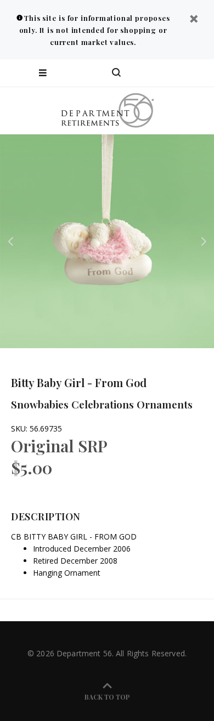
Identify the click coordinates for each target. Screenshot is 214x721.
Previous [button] (10, 241)
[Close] (193, 20)
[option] (107, 241)
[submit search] (161, 73)
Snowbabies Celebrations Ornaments (102, 404)
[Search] (116, 73)
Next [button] (203, 241)
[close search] (196, 73)
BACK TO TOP (107, 696)
